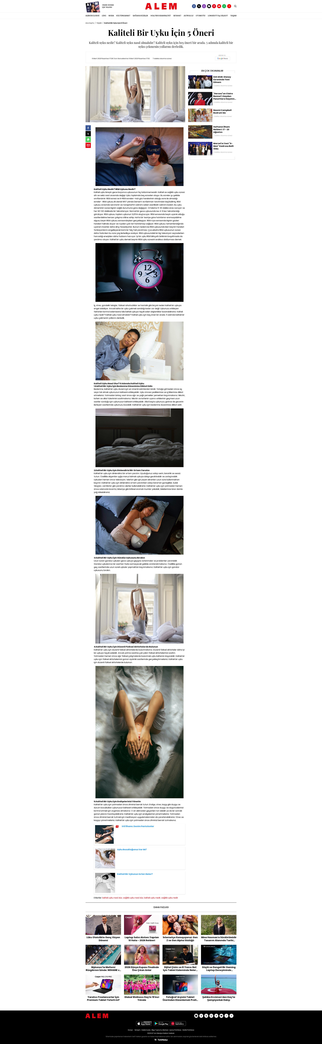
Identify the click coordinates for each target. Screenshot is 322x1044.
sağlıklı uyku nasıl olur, (133, 897)
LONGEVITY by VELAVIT (218, 15)
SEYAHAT (177, 15)
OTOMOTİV (200, 15)
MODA (111, 15)
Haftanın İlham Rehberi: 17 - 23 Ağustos (205, 126)
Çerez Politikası (175, 1030)
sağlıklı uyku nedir (169, 897)
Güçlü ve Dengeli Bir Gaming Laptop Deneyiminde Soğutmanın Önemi (218, 947)
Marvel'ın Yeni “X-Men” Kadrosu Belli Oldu (205, 143)
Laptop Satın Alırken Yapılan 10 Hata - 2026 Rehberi (142, 917)
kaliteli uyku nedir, (152, 897)
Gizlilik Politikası (188, 1030)
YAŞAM (233, 15)
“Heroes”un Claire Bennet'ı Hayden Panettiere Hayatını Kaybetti (211, 94)
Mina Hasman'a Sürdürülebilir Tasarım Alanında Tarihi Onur (219, 917)
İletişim (137, 1030)
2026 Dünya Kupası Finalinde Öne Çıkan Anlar (142, 947)
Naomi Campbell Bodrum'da (200, 109)
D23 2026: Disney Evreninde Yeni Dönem (205, 76)
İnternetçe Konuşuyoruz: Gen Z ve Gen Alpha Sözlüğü (180, 917)
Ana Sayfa (90, 23)
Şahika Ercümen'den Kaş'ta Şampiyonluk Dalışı (219, 977)
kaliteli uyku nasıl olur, (112, 897)
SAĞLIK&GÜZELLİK (140, 15)
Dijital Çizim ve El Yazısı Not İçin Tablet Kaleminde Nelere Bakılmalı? (180, 947)
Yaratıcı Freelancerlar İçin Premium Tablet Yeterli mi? (103, 977)
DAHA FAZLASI (161, 907)
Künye (130, 1030)
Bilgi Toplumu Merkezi (160, 1030)
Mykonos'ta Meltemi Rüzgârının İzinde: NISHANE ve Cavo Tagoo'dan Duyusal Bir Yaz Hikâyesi (103, 949)
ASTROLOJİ (188, 15)
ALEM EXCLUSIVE (92, 15)
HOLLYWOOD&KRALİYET (161, 15)
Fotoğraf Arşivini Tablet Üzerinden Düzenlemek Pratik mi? (180, 977)
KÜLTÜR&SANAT (123, 15)
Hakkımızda (146, 1030)
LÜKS (104, 15)
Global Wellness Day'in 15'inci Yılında (141, 976)
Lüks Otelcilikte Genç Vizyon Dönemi (103, 916)
